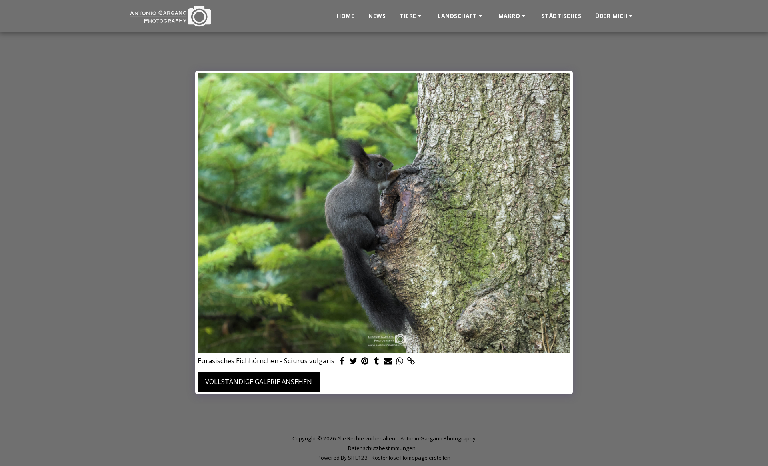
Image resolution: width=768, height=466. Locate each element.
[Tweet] (353, 361)
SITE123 (358, 457)
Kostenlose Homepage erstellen (411, 457)
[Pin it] (365, 361)
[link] (411, 361)
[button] (411, 16)
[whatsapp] (400, 361)
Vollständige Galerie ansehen (258, 381)
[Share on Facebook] (342, 361)
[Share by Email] (388, 361)
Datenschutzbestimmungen (382, 448)
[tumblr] (376, 361)
